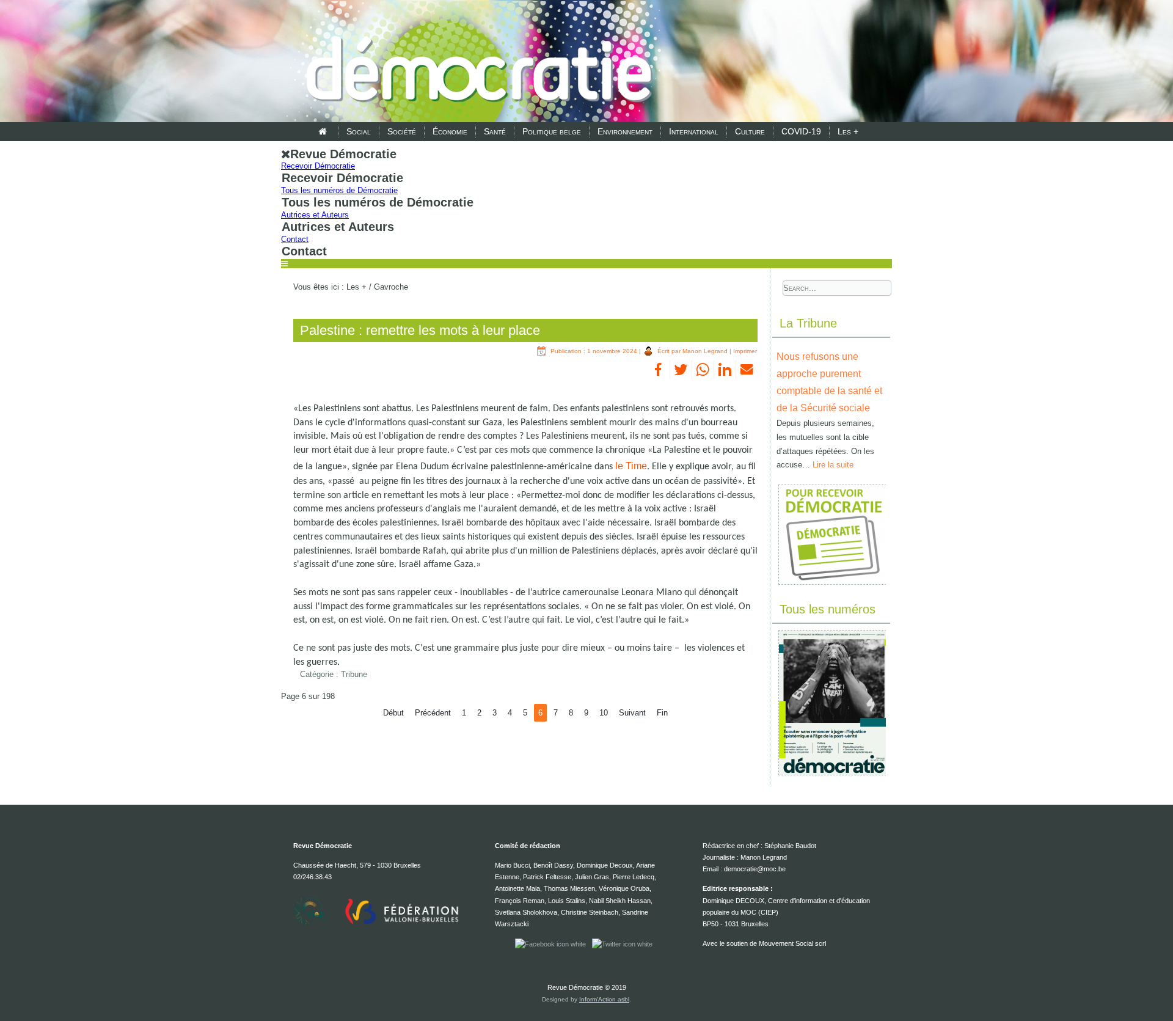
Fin (662, 712)
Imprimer (745, 351)
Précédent (433, 712)
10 (603, 712)
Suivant (632, 712)
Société (401, 131)
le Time (631, 466)
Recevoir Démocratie (318, 165)
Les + (848, 131)
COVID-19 (801, 131)
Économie (450, 131)
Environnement (624, 131)
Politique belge (551, 131)
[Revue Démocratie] (475, 62)
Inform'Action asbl (604, 999)
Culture (750, 131)
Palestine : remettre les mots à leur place (420, 330)
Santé (495, 131)
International (693, 131)
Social (358, 131)
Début (393, 712)
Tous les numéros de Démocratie (339, 190)
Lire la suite (833, 464)
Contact (295, 239)
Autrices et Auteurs (315, 214)
